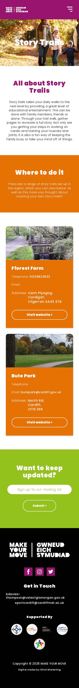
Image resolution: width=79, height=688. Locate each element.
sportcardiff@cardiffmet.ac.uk (39, 603)
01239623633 (40, 277)
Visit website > (39, 314)
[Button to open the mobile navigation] (70, 9)
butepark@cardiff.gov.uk (41, 392)
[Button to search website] (34, 10)
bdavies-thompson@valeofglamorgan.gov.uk (35, 596)
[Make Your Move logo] (40, 550)
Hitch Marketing (50, 669)
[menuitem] (16, 11)
